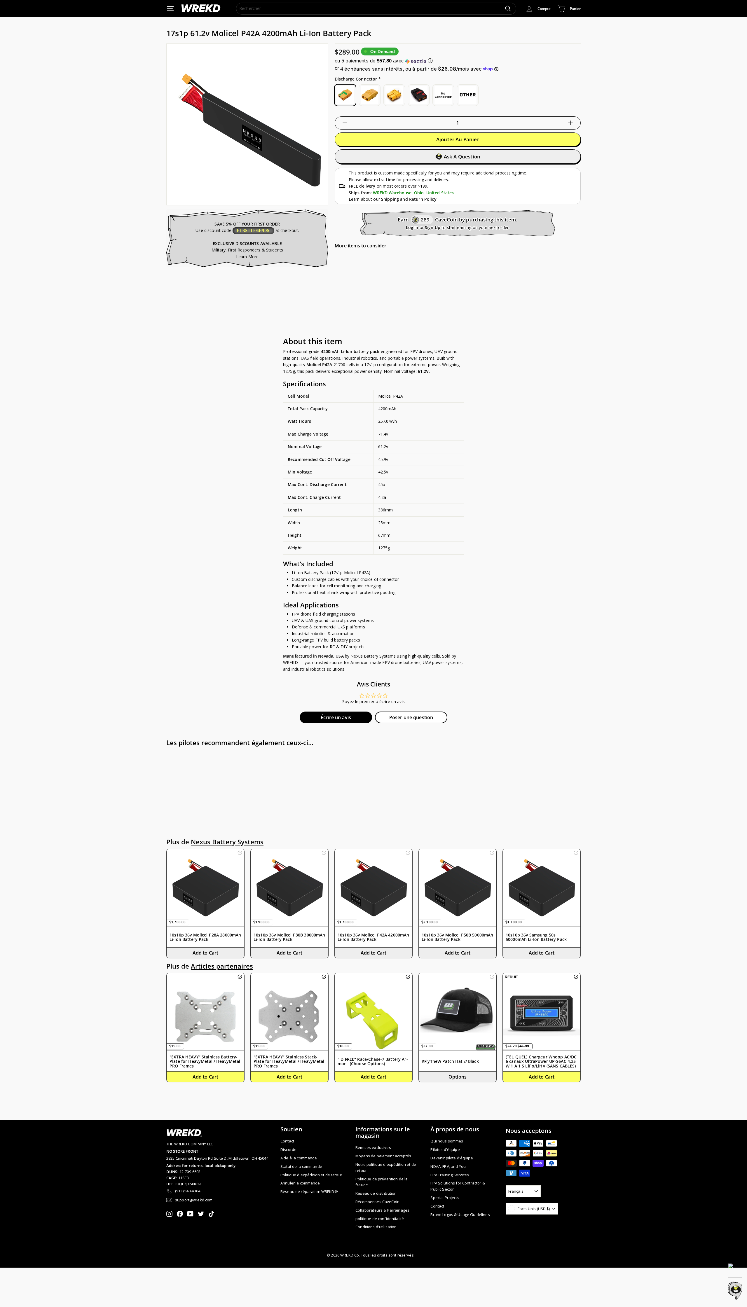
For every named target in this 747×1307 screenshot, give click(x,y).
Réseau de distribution (376, 1193)
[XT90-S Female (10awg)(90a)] (345, 95)
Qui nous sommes (446, 1141)
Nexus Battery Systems (227, 841)
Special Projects (444, 1197)
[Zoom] (247, 124)
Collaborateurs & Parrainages (382, 1210)
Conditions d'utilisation (376, 1226)
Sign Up (432, 227)
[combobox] (376, 8)
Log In (412, 227)
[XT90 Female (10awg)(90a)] (369, 95)
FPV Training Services (449, 1174)
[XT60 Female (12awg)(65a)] (394, 95)
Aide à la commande (298, 1158)
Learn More (247, 256)
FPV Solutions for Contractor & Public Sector (457, 1186)
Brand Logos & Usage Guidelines (460, 1214)
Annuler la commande (300, 1183)
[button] (458, 60)
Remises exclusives (373, 1147)
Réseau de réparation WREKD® (309, 1191)
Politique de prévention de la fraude (381, 1182)
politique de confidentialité (379, 1218)
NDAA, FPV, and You (448, 1166)
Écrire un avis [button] (336, 717)
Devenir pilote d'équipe (451, 1158)
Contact (287, 1141)
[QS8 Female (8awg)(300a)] (418, 95)
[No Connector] (443, 95)
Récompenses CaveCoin (377, 1201)
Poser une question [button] (411, 717)
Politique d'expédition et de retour (311, 1174)
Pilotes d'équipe (445, 1149)
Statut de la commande (301, 1166)
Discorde (288, 1149)
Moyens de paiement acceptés (383, 1156)
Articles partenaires (222, 966)
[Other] (467, 95)
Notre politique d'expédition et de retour (385, 1167)
